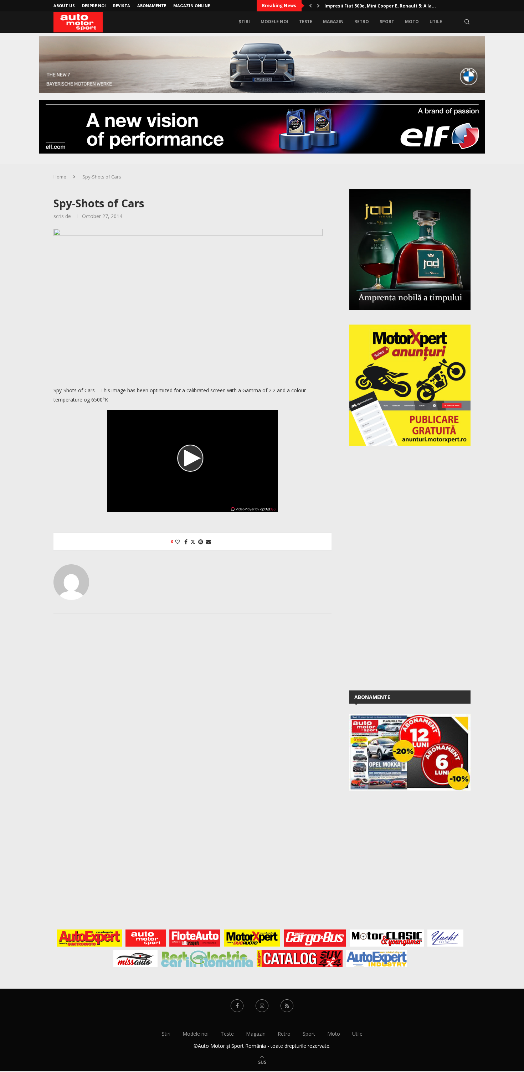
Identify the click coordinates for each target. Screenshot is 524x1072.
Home (59, 177)
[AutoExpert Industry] (376, 958)
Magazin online (191, 5)
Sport (387, 22)
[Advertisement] (402, 567)
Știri (244, 22)
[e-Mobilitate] (207, 958)
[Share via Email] (208, 541)
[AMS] (145, 938)
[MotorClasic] (387, 938)
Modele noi (274, 22)
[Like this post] (177, 541)
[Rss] (287, 1005)
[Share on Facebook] (185, 541)
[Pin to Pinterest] (200, 541)
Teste (305, 22)
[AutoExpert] (89, 938)
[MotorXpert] (252, 938)
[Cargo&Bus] (315, 938)
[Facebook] (237, 1005)
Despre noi (94, 5)
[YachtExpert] (445, 938)
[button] (310, 5)
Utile (436, 22)
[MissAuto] (135, 958)
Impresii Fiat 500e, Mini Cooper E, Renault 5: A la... (380, 6)
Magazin (333, 22)
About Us (64, 5)
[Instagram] (262, 1005)
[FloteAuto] (194, 938)
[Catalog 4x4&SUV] (300, 958)
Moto (412, 22)
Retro (361, 22)
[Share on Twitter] (192, 541)
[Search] (467, 21)
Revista (121, 5)
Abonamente (151, 5)
